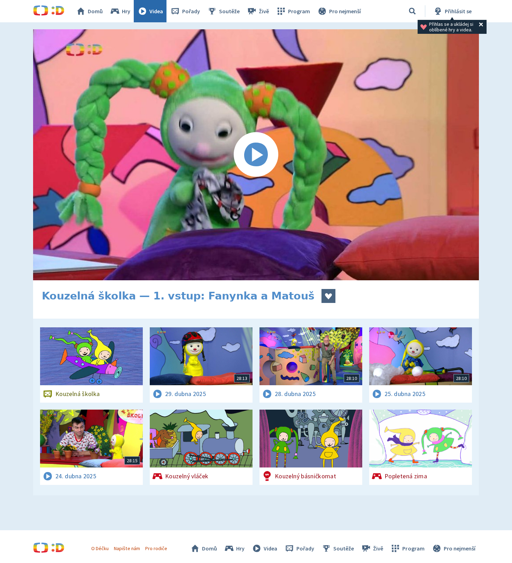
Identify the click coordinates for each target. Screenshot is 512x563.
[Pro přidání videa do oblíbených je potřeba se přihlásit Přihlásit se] (328, 296)
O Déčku (100, 548)
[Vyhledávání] (412, 11)
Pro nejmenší (345, 11)
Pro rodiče (156, 548)
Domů (95, 11)
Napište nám (127, 548)
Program (299, 11)
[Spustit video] (256, 154)
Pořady (191, 11)
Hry (126, 11)
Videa (156, 11)
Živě (264, 11)
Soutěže (229, 11)
